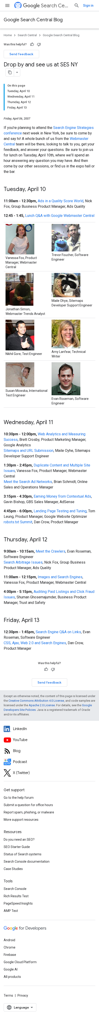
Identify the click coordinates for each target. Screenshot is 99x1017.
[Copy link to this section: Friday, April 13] (44, 620)
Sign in (88, 5)
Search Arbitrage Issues (23, 562)
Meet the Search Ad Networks (28, 482)
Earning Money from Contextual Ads (62, 496)
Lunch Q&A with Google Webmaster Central (59, 215)
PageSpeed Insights (18, 903)
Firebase (10, 955)
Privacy (22, 995)
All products (12, 977)
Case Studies (13, 869)
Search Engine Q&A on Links (58, 632)
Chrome (9, 947)
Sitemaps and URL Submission (28, 450)
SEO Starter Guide (17, 847)
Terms (8, 995)
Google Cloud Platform (20, 962)
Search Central (55, 6)
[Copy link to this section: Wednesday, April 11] (57, 422)
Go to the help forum (19, 797)
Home (8, 35)
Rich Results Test (16, 896)
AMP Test (11, 911)
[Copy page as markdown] (10, 72)
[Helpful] (32, 44)
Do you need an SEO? (19, 839)
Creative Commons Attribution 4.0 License (36, 700)
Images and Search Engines (60, 577)
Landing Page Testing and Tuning (60, 511)
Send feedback (21, 54)
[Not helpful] (38, 44)
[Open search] (76, 5)
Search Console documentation (27, 861)
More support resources (21, 819)
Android (9, 940)
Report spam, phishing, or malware (29, 812)
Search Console (15, 889)
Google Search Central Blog (33, 20)
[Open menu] (7, 5)
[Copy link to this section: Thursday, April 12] (51, 540)
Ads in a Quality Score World (60, 201)
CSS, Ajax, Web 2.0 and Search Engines (35, 643)
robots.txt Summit (18, 522)
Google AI (10, 969)
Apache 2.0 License (42, 705)
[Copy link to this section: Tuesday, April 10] (50, 189)
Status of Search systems (22, 854)
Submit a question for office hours (28, 805)
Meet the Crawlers (50, 551)
